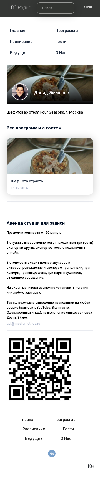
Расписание (21, 41)
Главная (17, 30)
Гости (61, 41)
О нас (61, 52)
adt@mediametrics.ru (23, 324)
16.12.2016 (19, 188)
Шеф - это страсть (27, 181)
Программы (67, 30)
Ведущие (19, 52)
